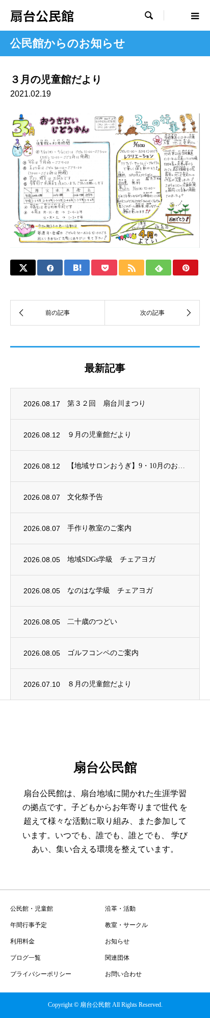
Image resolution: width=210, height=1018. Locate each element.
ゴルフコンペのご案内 (103, 653)
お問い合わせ (123, 974)
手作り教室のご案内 (99, 528)
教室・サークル (126, 925)
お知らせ (117, 941)
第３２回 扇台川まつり (106, 403)
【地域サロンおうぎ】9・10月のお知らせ (127, 466)
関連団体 (117, 957)
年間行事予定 (28, 925)
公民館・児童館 (31, 908)
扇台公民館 (42, 15)
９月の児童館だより (99, 434)
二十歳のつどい (92, 622)
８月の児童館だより (99, 684)
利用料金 (22, 941)
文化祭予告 (85, 497)
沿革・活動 (120, 908)
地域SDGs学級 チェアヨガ (111, 559)
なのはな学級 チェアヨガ (110, 590)
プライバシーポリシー (40, 974)
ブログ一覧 (25, 957)
